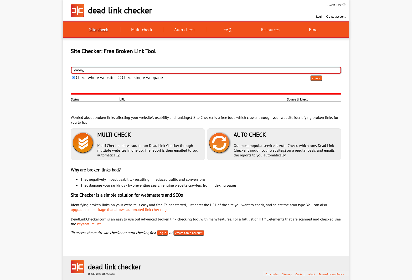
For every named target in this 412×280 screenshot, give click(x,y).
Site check (98, 29)
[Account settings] (343, 4)
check (316, 78)
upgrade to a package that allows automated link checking (119, 209)
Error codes (271, 274)
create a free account (188, 233)
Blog (313, 29)
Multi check (141, 29)
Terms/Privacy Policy (331, 274)
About (311, 274)
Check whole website (95, 77)
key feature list (89, 223)
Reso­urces (270, 29)
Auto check (184, 29)
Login (319, 17)
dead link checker (120, 10)
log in (162, 233)
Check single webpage (142, 77)
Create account (335, 17)
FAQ (227, 29)
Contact (300, 274)
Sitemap (287, 274)
